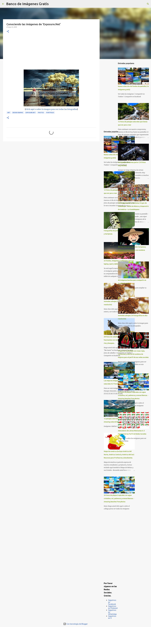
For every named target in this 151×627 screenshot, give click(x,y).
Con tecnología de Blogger (77, 624)
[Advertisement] (51, 52)
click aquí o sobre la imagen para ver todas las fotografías (51, 109)
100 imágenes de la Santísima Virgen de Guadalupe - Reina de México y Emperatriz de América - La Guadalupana (133, 206)
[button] (8, 31)
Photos (41, 112)
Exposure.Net (30, 112)
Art (8, 112)
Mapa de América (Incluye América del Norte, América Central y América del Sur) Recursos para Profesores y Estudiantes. (119, 454)
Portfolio (50, 112)
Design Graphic (18, 112)
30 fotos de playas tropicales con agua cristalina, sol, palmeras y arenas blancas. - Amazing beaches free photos (119, 498)
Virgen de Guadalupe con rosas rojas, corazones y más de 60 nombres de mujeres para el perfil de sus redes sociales (133, 354)
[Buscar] (51, 4)
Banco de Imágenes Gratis (27, 4)
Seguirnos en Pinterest (113, 607)
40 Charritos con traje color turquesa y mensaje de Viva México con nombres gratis (132, 250)
